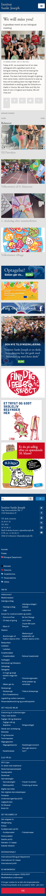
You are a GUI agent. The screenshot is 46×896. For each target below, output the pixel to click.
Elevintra (7, 570)
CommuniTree (8, 617)
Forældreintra (9, 574)
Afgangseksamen (10, 745)
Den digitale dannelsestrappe (13, 792)
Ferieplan (5, 795)
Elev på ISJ (6, 757)
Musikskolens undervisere (12, 877)
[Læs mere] (39, 101)
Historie (4, 630)
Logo (5, 610)
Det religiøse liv (9, 814)
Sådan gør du (8, 684)
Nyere (43, 118)
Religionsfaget (28, 725)
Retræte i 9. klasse (9, 842)
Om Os (4, 589)
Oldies (6, 582)
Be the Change (28, 617)
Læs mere (40, 885)
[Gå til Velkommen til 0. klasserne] (23, 171)
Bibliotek (7, 566)
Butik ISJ (4, 808)
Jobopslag (5, 666)
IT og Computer (7, 735)
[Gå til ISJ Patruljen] (23, 137)
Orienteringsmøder (30, 678)
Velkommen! (6, 594)
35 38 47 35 (6, 521)
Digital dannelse (8, 789)
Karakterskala (8, 751)
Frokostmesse (27, 832)
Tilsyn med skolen (8, 715)
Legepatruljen (7, 802)
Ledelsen (5, 646)
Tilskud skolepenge (30, 691)
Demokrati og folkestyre (11, 663)
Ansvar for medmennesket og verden (16, 614)
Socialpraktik (6, 772)
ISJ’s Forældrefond (10, 694)
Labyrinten (26, 610)
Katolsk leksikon (8, 845)
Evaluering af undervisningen (13, 712)
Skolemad (5, 775)
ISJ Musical (5, 805)
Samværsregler (7, 778)
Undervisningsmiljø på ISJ (11, 798)
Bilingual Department (13, 557)
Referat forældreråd (30, 656)
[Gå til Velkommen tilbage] (23, 240)
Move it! (6, 626)
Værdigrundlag (7, 601)
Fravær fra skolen (29, 782)
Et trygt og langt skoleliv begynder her (10, 676)
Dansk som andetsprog (10, 728)
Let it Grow (26, 620)
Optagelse (5, 669)
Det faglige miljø (9, 707)
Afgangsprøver (7, 741)
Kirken (4, 826)
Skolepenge (6, 688)
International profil (9, 863)
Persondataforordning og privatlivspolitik (18, 701)
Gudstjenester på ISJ (9, 829)
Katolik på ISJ (6, 839)
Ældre (3, 118)
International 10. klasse (11, 860)
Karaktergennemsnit (30, 745)
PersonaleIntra (10, 578)
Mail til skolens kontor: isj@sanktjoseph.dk (17, 530)
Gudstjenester (8, 832)
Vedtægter (5, 660)
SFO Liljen (5, 762)
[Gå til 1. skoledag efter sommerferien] (23, 205)
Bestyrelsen (6, 642)
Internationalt (8, 852)
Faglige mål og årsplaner (11, 719)
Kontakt (4, 549)
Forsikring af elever (30, 785)
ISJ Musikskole (8, 869)
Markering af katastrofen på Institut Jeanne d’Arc (30, 636)
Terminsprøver (7, 738)
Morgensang (6, 822)
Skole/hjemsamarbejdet (11, 769)
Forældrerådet (7, 653)
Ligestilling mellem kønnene (13, 698)
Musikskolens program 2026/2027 (15, 874)
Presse (4, 553)
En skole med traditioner (11, 765)
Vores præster (7, 836)
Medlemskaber (7, 597)
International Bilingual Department (15, 856)
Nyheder (11, 113)
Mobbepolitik (8, 785)
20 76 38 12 (6, 527)
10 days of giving (10, 620)
